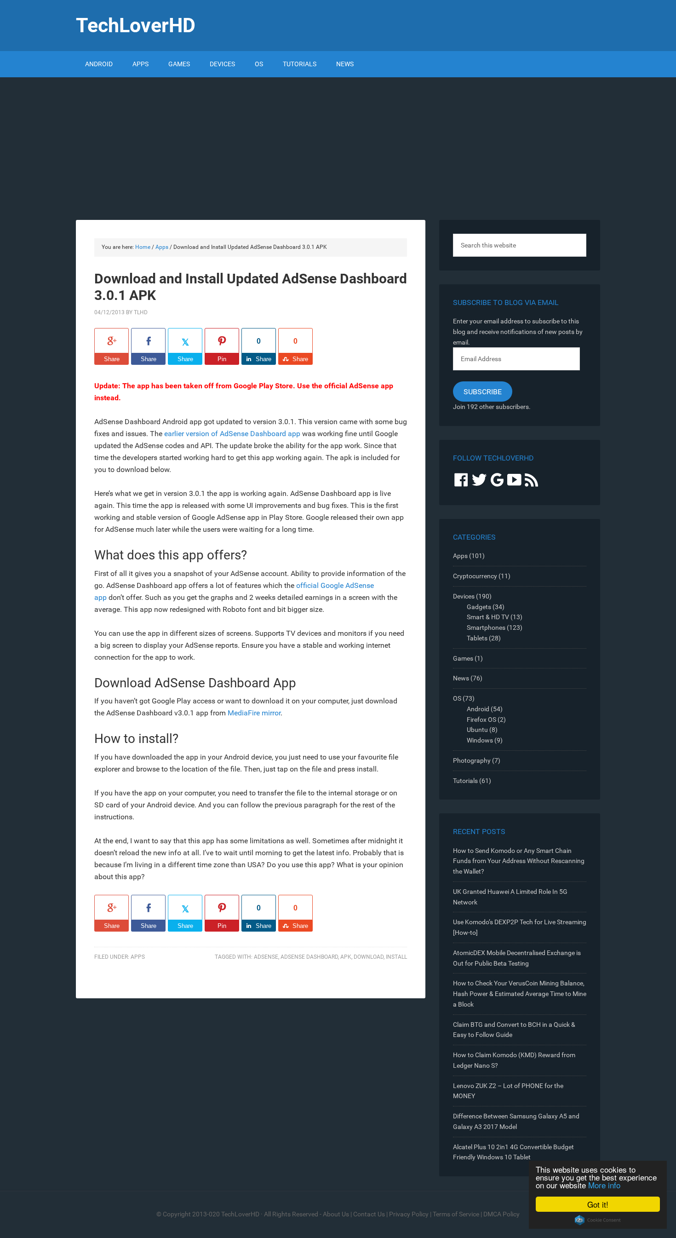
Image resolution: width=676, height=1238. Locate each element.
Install (396, 957)
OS (457, 698)
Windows (480, 740)
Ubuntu (477, 729)
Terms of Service (456, 1214)
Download (369, 957)
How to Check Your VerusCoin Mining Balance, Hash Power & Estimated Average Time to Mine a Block (519, 993)
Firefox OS (481, 719)
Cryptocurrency (475, 576)
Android (478, 709)
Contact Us (369, 1214)
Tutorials (465, 780)
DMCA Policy (501, 1214)
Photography (472, 760)
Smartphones (486, 627)
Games (463, 658)
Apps (138, 957)
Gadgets (479, 606)
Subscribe (483, 391)
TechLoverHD (135, 25)
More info (604, 1185)
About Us (336, 1214)
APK (345, 957)
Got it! (597, 1204)
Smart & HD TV (488, 617)
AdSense (266, 957)
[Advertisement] (338, 146)
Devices (464, 596)
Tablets (477, 638)
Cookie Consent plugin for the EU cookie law (598, 1220)
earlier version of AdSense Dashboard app (232, 433)
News (461, 678)
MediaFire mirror (254, 712)
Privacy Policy (409, 1214)
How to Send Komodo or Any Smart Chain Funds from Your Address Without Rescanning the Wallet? (518, 861)
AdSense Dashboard (309, 957)
